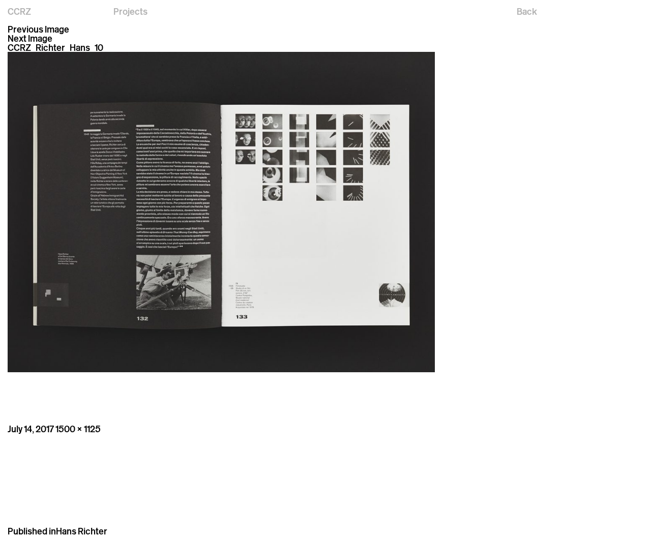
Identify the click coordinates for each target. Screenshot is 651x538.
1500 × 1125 (78, 428)
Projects (130, 11)
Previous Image (38, 29)
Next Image (30, 38)
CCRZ (19, 11)
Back (527, 11)
